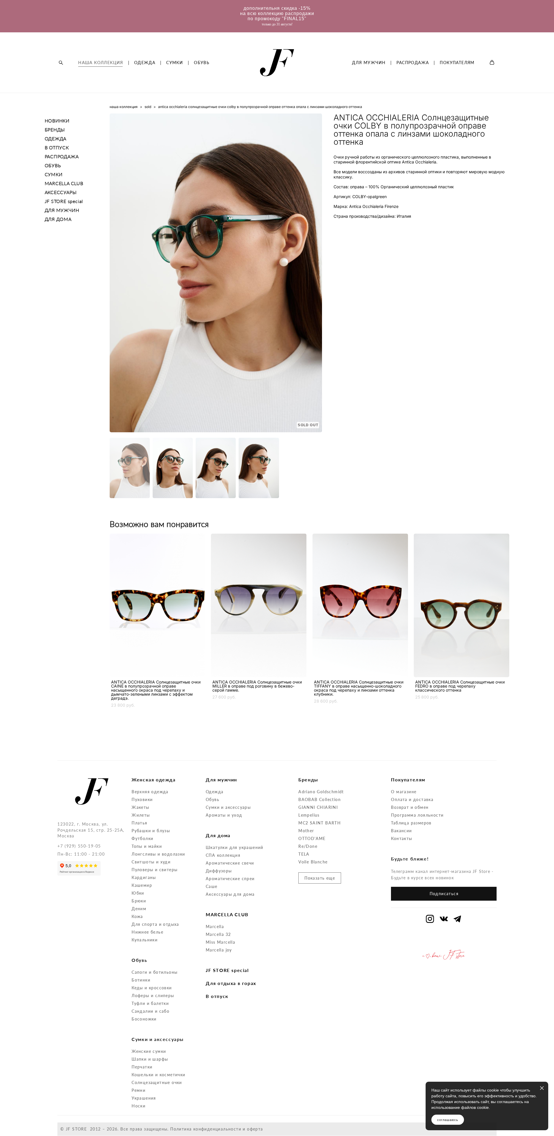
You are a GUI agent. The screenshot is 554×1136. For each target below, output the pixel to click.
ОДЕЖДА (144, 62)
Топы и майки (147, 846)
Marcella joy (219, 949)
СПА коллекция (223, 855)
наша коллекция (124, 107)
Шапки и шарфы (150, 1059)
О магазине (403, 791)
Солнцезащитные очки (157, 1082)
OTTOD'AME (312, 838)
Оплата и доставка (412, 799)
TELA (304, 854)
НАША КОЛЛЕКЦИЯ (100, 62)
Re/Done (307, 846)
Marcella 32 (218, 934)
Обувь (212, 799)
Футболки (142, 838)
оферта (255, 1128)
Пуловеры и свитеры (154, 869)
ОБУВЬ (201, 62)
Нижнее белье (147, 932)
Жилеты (141, 815)
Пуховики (142, 799)
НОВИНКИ (57, 120)
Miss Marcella (220, 942)
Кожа (137, 916)
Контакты (401, 838)
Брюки (139, 900)
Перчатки (142, 1066)
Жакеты (140, 807)
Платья (139, 822)
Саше (212, 886)
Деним (139, 908)
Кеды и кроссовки (152, 987)
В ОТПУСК (57, 147)
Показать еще (319, 878)
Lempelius (309, 815)
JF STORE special (64, 201)
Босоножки (144, 1018)
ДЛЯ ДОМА (58, 219)
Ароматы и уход (224, 815)
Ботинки (141, 979)
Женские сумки (149, 1051)
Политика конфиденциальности (205, 1128)
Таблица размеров (411, 822)
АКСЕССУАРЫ (61, 192)
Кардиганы (144, 877)
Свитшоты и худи (151, 861)
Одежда (214, 791)
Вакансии (401, 830)
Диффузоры (219, 870)
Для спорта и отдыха (155, 924)
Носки (138, 1105)
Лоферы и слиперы (153, 995)
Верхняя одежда (150, 791)
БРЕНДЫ (55, 129)
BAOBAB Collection (319, 799)
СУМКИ (174, 62)
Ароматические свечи (230, 863)
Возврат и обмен (409, 807)
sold (148, 107)
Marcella (215, 926)
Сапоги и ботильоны (154, 972)
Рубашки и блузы (151, 830)
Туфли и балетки (150, 1003)
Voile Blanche (312, 861)
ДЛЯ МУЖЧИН (368, 62)
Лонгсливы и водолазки (158, 854)
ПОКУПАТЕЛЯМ (457, 62)
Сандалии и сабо (150, 1011)
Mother (306, 830)
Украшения (144, 1098)
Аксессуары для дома (230, 894)
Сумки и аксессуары (228, 807)
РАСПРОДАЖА (412, 62)
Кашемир (142, 885)
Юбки (138, 893)
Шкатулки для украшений (234, 847)
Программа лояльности (417, 815)
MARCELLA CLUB (64, 183)
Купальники (145, 939)
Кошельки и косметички (158, 1074)
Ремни (138, 1090)
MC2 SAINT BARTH (319, 822)
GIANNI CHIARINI (318, 807)
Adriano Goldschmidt (321, 791)
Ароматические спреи (230, 878)
